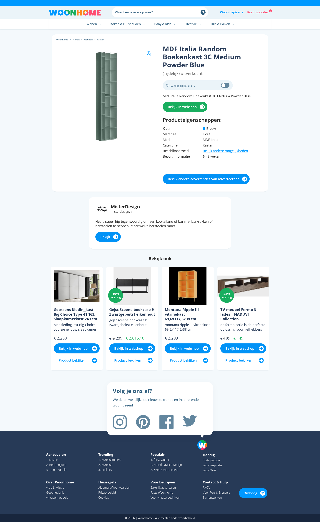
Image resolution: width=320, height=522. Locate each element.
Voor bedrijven (163, 482)
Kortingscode (211, 460)
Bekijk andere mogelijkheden (225, 151)
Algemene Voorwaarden (114, 487)
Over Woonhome (60, 482)
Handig (209, 455)
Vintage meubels (57, 497)
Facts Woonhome (162, 492)
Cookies (103, 497)
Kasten (100, 39)
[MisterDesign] (102, 208)
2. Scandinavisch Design (166, 465)
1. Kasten (52, 460)
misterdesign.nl (121, 212)
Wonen (76, 39)
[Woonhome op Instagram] (120, 422)
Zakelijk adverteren (163, 487)
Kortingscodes (258, 11)
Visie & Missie (55, 487)
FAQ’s (206, 487)
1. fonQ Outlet (160, 460)
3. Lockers (105, 470)
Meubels (88, 39)
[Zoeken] (203, 12)
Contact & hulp (215, 482)
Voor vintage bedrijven (165, 497)
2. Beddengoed (56, 465)
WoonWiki (209, 470)
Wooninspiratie (231, 12)
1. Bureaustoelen (109, 460)
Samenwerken (212, 497)
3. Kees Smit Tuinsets (164, 470)
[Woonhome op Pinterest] (143, 422)
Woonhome (62, 39)
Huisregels (107, 482)
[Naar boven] (204, 439)
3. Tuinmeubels (56, 470)
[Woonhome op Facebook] (166, 422)
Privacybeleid (107, 492)
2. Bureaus (105, 465)
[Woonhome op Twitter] (190, 422)
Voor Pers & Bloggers (216, 492)
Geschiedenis (55, 492)
